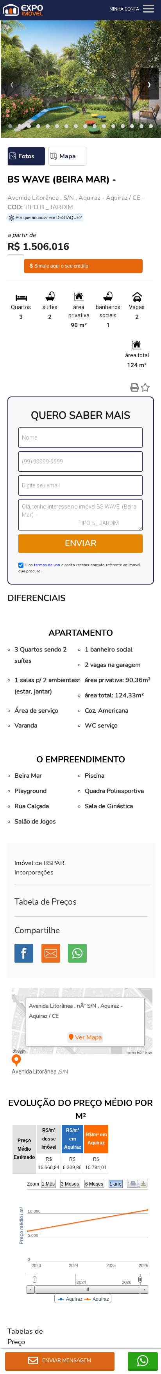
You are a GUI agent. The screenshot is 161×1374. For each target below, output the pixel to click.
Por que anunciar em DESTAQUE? (48, 217)
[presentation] (11, 84)
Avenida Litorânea (35, 1071)
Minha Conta (124, 9)
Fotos (26, 156)
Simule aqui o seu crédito (59, 266)
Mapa (67, 156)
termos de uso (47, 565)
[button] (10, 126)
